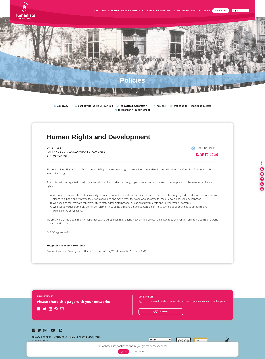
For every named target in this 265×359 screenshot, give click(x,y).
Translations (40, 340)
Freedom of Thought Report (134, 110)
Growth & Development (133, 106)
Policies (161, 106)
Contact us (60, 337)
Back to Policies (207, 148)
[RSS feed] (60, 330)
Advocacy (62, 106)
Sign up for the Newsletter (85, 337)
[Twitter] (39, 330)
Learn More (139, 351)
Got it (123, 351)
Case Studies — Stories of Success (192, 106)
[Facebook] (33, 330)
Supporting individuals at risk (95, 106)
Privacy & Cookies (41, 337)
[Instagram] (44, 330)
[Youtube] (53, 330)
